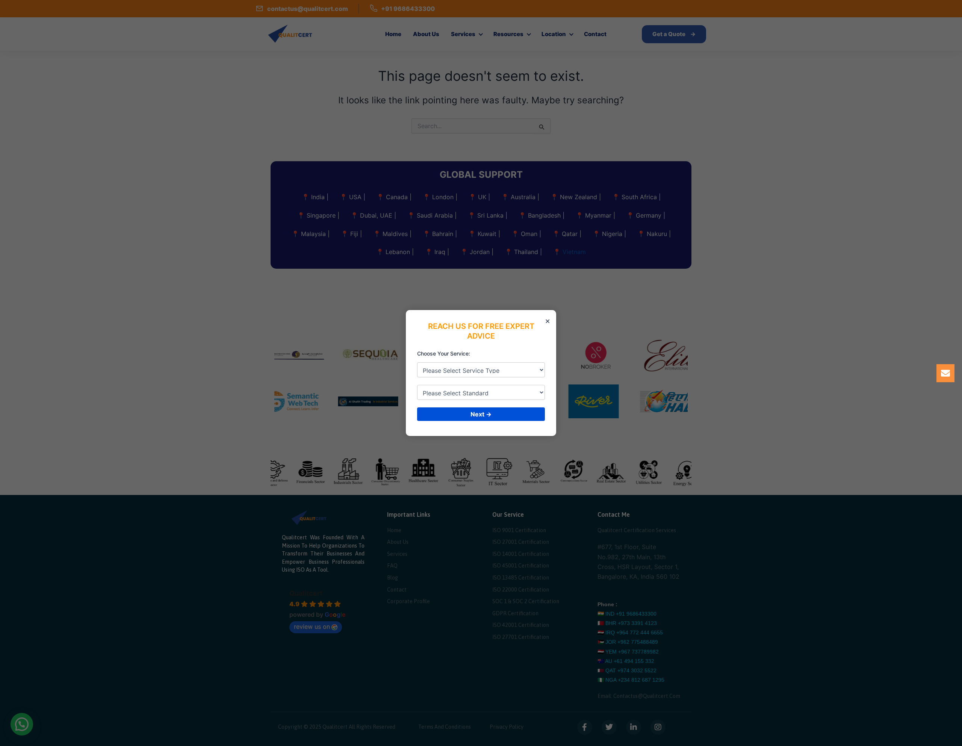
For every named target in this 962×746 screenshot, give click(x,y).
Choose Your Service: (443, 353)
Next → (481, 414)
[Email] (945, 373)
